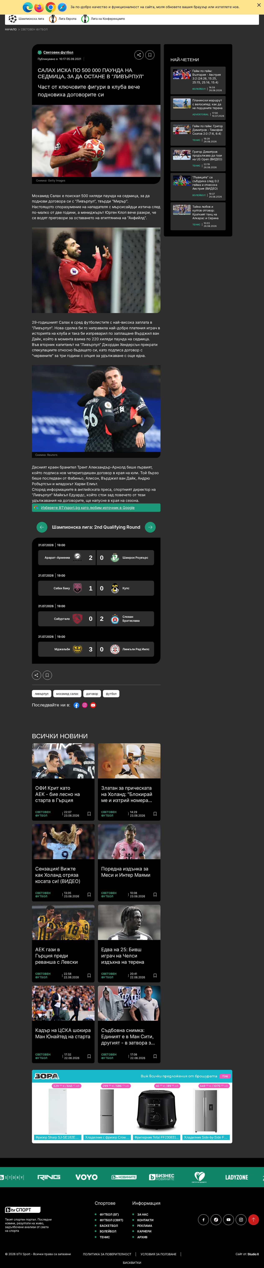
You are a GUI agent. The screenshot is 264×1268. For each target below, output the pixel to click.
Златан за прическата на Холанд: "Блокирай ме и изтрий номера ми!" (126, 794)
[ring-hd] (37, 1177)
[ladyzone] (225, 1177)
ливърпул (41, 693)
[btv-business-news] (150, 1177)
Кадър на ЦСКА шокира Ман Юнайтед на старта (63, 1033)
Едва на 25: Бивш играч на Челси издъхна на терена (122, 956)
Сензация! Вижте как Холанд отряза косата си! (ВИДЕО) (57, 875)
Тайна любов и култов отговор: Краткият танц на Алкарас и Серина (205, 212)
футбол (111, 693)
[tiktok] (216, 1219)
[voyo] (75, 1177)
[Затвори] (258, 4)
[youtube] (228, 1219)
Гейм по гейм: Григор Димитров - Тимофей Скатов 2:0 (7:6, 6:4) (207, 129)
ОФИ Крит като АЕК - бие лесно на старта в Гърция (57, 794)
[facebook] (203, 1219)
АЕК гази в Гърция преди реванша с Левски (56, 956)
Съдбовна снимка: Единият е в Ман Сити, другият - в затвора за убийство (127, 1036)
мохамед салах (67, 693)
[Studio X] (253, 1254)
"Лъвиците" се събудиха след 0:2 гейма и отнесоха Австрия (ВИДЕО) (205, 182)
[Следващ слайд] (150, 527)
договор (92, 693)
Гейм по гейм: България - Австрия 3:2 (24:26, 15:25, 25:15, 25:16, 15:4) (206, 76)
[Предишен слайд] (42, 527)
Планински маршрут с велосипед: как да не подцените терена (207, 103)
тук (225, 1076)
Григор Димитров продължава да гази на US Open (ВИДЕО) (207, 155)
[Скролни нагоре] (253, 1219)
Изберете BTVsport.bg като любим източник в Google (88, 508)
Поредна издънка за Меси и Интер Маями (125, 872)
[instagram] (241, 1219)
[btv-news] (112, 1177)
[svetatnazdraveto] (187, 1177)
